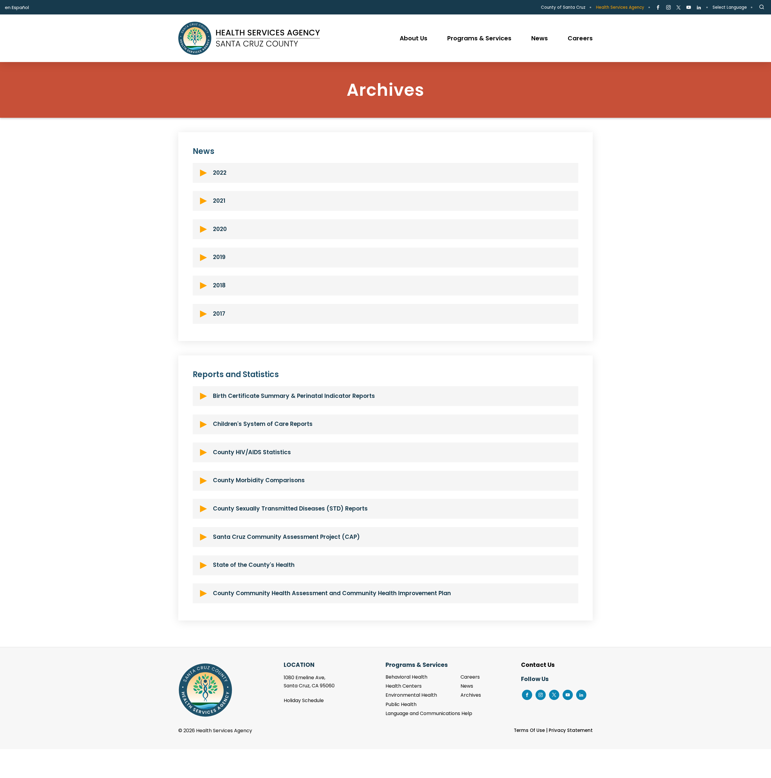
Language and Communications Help (429, 713)
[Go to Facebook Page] (658, 7)
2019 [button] (219, 257)
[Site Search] (761, 7)
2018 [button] (219, 285)
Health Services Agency (620, 7)
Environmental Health (411, 695)
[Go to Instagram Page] (668, 7)
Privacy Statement (571, 730)
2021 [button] (219, 201)
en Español (17, 7)
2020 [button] (220, 229)
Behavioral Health (406, 676)
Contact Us (538, 665)
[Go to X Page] (679, 7)
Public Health (401, 704)
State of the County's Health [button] (254, 565)
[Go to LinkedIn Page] (699, 7)
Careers (470, 676)
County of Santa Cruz (563, 7)
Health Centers (404, 686)
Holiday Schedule (304, 700)
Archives (470, 695)
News (466, 686)
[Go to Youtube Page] (688, 7)
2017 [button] (219, 314)
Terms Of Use (529, 730)
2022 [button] (219, 173)
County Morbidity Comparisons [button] (259, 480)
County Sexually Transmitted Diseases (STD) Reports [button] (290, 509)
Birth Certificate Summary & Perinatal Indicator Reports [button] (294, 396)
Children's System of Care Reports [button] (263, 424)
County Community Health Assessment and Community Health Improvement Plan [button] (332, 593)
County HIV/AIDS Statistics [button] (252, 452)
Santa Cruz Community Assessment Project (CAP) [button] (286, 537)
